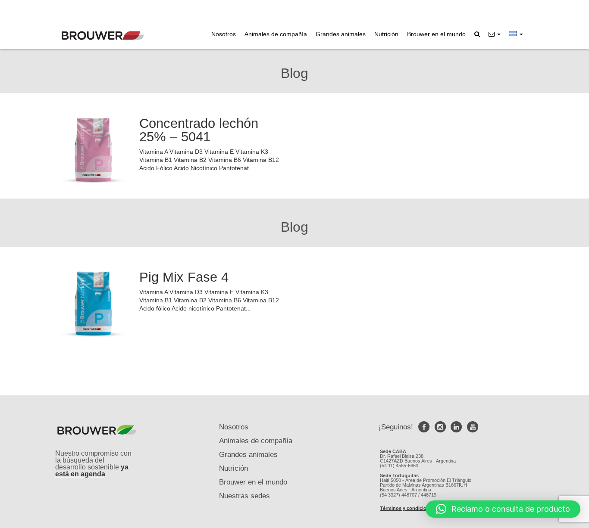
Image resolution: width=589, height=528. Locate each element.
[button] (494, 34)
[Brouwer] (103, 35)
